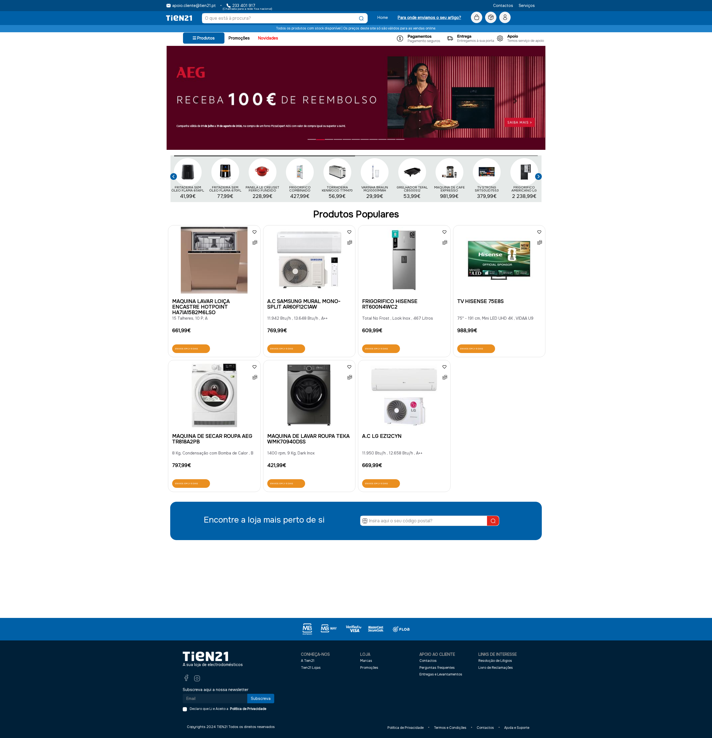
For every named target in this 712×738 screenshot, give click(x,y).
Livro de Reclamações (495, 667)
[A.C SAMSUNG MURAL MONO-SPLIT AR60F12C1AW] (309, 261)
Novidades (268, 38)
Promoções (239, 38)
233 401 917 (243, 5)
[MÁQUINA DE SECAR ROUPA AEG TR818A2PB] (214, 396)
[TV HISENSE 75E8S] (499, 261)
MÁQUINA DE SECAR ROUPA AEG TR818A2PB (212, 439)
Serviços (527, 5)
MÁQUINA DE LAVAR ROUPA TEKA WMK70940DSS (308, 439)
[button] (173, 176)
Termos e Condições (450, 727)
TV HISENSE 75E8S (480, 301)
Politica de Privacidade (247, 709)
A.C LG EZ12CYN (382, 436)
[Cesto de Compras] (476, 17)
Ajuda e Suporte (516, 727)
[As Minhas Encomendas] (490, 17)
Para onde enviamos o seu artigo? (429, 17)
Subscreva (261, 698)
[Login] (505, 17)
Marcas (366, 661)
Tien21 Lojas (311, 667)
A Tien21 (307, 661)
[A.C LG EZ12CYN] (404, 396)
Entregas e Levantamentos (440, 674)
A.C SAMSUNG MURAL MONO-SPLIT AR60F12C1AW (303, 304)
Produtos (205, 38)
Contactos (503, 5)
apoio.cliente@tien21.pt (194, 5)
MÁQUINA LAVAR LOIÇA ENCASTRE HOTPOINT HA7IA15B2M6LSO (201, 306)
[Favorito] (254, 232)
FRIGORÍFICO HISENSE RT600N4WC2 (389, 304)
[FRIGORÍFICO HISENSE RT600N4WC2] (404, 261)
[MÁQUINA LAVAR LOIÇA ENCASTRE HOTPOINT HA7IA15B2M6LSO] (214, 261)
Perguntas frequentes (437, 667)
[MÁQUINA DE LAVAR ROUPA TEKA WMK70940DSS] (309, 396)
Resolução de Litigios (495, 661)
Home (382, 17)
